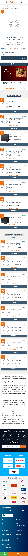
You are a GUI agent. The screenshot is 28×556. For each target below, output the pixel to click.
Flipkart (20, 42)
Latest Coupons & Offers (20, 525)
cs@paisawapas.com (20, 538)
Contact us (19, 534)
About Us (3, 522)
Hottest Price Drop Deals (20, 530)
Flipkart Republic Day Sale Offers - (6, 545)
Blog (3, 523)
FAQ (3, 525)
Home (17, 522)
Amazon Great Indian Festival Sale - (6, 540)
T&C (3, 54)
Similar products (14, 95)
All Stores (18, 523)
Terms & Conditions (5, 530)
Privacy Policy (4, 528)
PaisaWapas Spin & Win (6, 549)
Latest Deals (18, 528)
